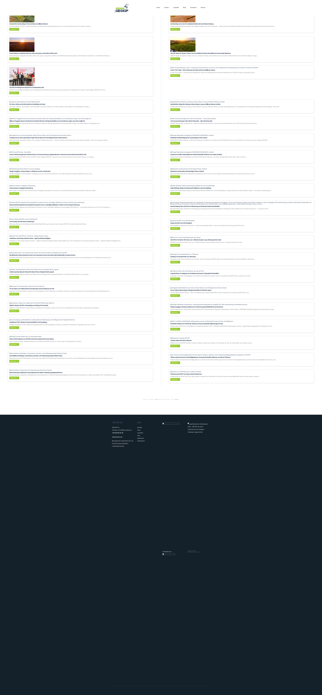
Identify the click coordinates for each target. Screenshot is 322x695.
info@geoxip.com (117, 437)
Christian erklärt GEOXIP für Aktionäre (180, 340)
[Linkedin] (206, 690)
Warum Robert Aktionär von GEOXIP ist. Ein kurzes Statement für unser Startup (31, 339)
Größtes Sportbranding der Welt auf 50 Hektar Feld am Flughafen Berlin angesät (31, 272)
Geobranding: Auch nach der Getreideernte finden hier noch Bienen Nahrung (191, 24)
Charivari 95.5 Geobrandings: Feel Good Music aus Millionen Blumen (28, 24)
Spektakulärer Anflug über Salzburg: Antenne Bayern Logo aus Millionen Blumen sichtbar (195, 104)
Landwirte (140, 433)
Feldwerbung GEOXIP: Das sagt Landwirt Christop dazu (186, 374)
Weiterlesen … (14, 29)
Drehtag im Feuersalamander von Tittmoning (183, 256)
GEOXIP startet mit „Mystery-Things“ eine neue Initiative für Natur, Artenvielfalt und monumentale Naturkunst (200, 53)
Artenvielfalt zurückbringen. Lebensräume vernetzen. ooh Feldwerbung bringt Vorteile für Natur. (35, 356)
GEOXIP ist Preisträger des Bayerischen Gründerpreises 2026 (26, 87)
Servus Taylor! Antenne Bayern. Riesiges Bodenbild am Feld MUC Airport (190, 290)
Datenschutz (141, 441)
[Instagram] (204, 690)
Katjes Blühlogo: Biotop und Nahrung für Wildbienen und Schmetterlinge (190, 188)
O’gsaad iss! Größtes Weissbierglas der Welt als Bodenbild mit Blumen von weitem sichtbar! (196, 154)
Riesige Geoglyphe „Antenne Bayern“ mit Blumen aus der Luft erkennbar (29, 171)
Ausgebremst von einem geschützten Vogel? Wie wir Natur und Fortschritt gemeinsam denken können (38, 138)
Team (139, 430)
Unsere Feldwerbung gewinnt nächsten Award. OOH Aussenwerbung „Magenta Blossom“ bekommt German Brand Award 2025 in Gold (47, 154)
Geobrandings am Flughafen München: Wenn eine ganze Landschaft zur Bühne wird (33, 53)
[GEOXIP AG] (121, 8)
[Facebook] (201, 690)
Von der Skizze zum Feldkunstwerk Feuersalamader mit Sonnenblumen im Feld (31, 289)
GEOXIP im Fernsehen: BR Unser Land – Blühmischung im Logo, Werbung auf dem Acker (195, 240)
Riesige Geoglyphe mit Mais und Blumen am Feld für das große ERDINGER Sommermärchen (196, 307)
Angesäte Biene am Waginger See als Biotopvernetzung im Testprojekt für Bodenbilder (194, 273)
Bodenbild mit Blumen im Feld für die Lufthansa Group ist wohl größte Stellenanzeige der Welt (196, 324)
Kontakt (139, 427)
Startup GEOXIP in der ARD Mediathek (181, 223)
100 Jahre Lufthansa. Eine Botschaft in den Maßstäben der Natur (27, 104)
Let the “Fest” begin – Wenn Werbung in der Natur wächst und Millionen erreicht (192, 70)
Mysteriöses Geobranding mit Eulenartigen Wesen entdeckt (187, 171)
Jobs (138, 435)
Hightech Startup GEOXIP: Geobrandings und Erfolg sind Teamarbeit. (28, 305)
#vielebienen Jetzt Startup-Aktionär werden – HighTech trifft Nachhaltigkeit (29, 238)
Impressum (140, 438)
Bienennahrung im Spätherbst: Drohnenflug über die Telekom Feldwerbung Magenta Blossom (35, 372)
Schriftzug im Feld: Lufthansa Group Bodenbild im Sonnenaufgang (28, 322)
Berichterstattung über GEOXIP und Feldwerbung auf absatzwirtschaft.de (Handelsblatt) (194, 206)
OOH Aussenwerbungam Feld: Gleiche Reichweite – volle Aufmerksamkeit (191, 121)
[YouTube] (209, 690)
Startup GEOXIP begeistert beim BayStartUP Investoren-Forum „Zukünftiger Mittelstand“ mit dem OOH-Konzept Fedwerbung (44, 205)
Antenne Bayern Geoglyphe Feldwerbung (21, 188)
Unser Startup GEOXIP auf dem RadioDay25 (21, 221)
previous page (176, 399)
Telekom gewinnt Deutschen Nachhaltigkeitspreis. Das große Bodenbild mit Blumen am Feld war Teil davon (200, 357)
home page (156, 399)
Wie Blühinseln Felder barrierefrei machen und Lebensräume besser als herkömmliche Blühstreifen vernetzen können (42, 255)
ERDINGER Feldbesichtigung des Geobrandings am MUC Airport (188, 138)
